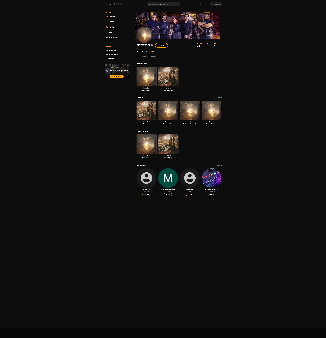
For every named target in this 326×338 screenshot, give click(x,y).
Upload (217, 4)
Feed (111, 32)
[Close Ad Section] (128, 66)
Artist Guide (110, 58)
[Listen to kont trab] (146, 110)
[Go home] (109, 4)
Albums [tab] (153, 57)
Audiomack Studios (112, 54)
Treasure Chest (168, 124)
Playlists (112, 27)
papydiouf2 (189, 189)
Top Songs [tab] (144, 57)
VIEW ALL (220, 98)
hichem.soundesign (211, 189)
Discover (112, 16)
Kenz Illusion (146, 90)
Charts (111, 22)
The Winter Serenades (190, 124)
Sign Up (201, 4)
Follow (161, 45)
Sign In (206, 4)
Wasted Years (168, 90)
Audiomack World (111, 50)
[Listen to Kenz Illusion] (146, 76)
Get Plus (120, 4)
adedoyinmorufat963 (168, 189)
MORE (153, 52)
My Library (113, 38)
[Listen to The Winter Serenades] (190, 110)
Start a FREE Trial (116, 76)
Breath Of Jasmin (211, 124)
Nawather (146, 88)
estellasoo (146, 189)
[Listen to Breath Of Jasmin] (211, 110)
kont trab (146, 124)
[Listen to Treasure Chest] (168, 110)
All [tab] (137, 57)
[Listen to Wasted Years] (168, 76)
